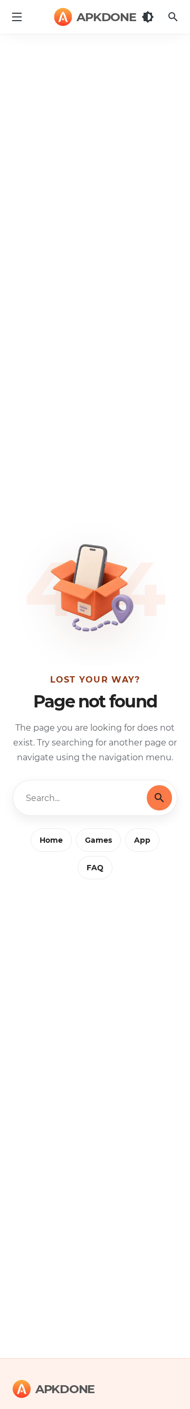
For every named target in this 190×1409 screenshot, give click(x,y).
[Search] (173, 17)
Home (51, 840)
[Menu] (17, 17)
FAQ (95, 867)
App (142, 840)
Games (98, 840)
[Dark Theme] (147, 17)
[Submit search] (159, 798)
